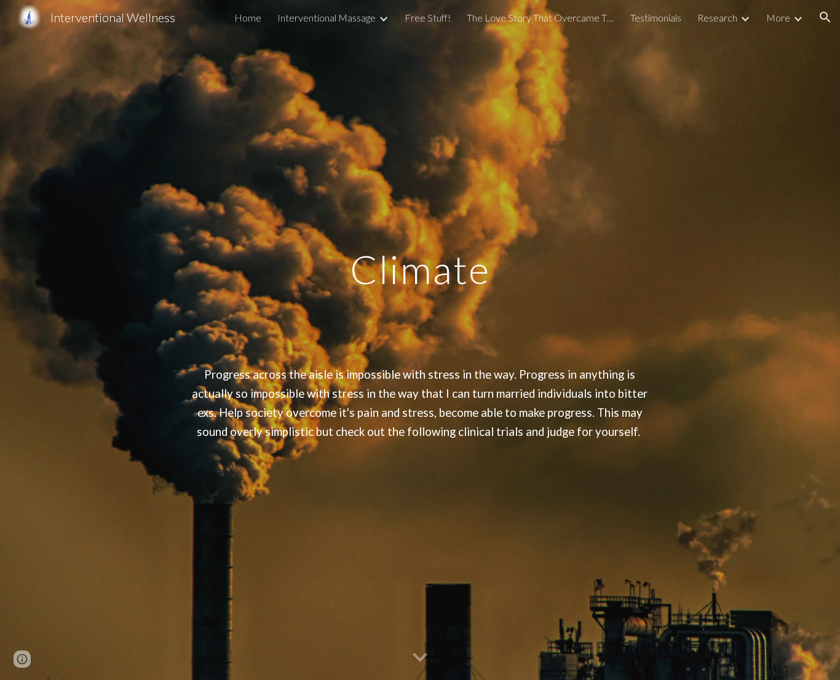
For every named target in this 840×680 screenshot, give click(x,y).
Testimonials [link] (655, 17)
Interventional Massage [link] (326, 17)
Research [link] (717, 17)
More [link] (778, 17)
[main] (420, 339)
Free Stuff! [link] (428, 17)
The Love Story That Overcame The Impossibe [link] (540, 17)
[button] (825, 17)
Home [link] (247, 17)
